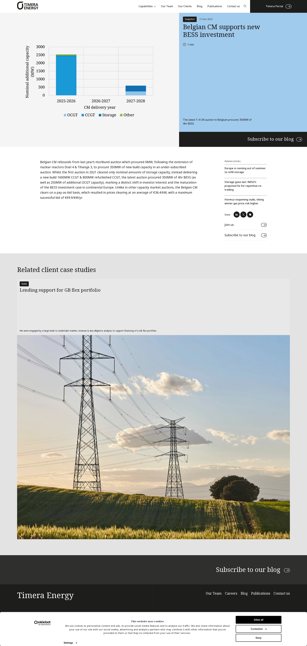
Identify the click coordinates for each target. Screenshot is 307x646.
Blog (199, 6)
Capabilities (146, 6)
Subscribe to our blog (271, 139)
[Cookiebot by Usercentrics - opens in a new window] (42, 623)
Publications (214, 6)
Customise (257, 628)
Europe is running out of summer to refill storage (245, 170)
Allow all (258, 619)
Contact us (233, 6)
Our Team (167, 6)
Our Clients (185, 6)
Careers (231, 593)
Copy (250, 215)
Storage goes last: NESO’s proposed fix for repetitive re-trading (243, 186)
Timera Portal (274, 6)
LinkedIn (237, 215)
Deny (258, 637)
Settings (68, 642)
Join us (229, 225)
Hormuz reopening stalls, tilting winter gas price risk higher (244, 201)
